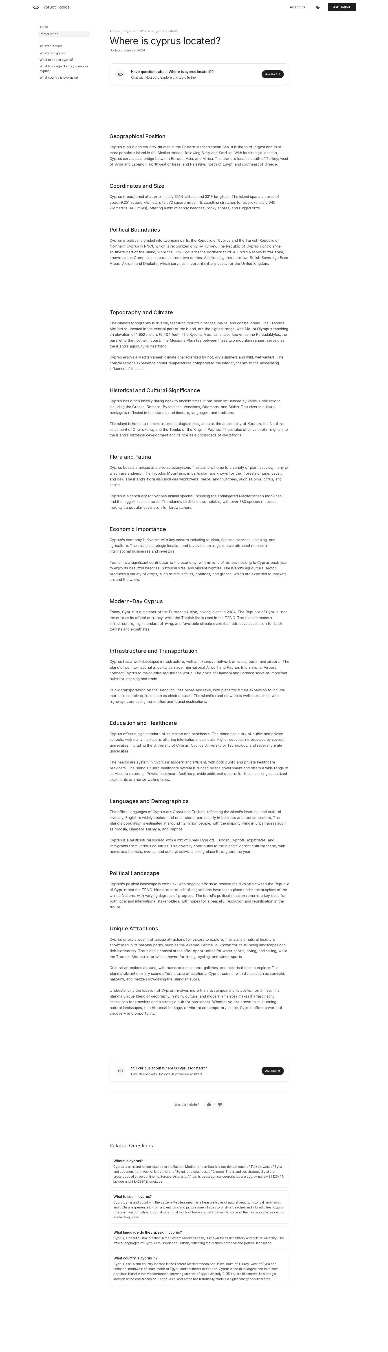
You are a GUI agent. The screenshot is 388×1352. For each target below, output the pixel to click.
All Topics (297, 7)
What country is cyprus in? (59, 77)
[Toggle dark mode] (317, 7)
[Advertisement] (199, 106)
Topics (115, 31)
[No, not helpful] (219, 1104)
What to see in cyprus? (56, 60)
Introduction (49, 34)
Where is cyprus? (52, 53)
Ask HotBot (341, 7)
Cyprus (129, 31)
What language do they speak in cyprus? (64, 68)
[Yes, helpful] (209, 1104)
